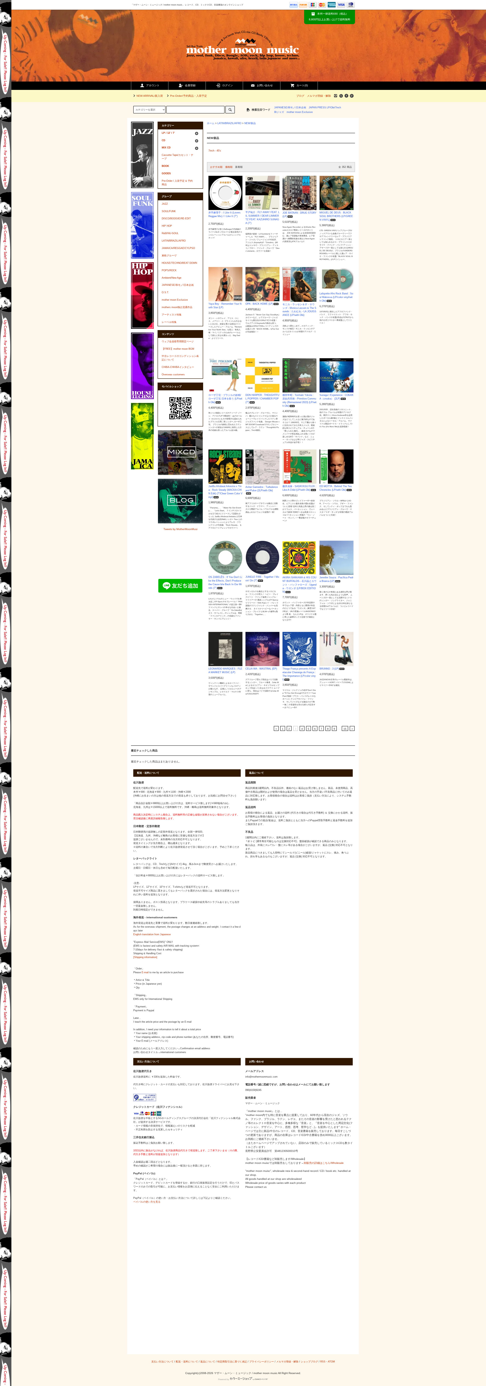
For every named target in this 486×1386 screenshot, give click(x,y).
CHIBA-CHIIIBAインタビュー (178, 367)
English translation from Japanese (152, 934)
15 (344, 728)
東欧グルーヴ (169, 255)
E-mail (145, 972)
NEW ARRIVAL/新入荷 (149, 95)
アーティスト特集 (171, 314)
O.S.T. (165, 292)
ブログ (300, 95)
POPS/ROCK (169, 270)
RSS (322, 1361)
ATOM (331, 1361)
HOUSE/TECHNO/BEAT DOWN (179, 263)
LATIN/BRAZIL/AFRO (229, 123)
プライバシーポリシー (261, 1361)
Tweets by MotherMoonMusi (180, 529)
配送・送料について (187, 1361)
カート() (302, 85)
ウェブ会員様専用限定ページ (178, 341)
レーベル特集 (169, 322)
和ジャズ (279, 112)
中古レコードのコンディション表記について (180, 358)
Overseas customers (173, 374)
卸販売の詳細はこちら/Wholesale (324, 1162)
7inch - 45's (214, 150)
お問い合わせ (265, 85)
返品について (207, 1361)
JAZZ (165, 204)
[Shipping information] (145, 957)
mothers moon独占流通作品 (177, 307)
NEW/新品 (250, 123)
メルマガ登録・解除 (319, 95)
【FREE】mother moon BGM (178, 349)
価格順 (229, 167)
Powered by (223, 1379)
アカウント (152, 85)
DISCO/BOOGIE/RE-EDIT (176, 218)
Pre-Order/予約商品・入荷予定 (188, 95)
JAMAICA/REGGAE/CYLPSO (178, 248)
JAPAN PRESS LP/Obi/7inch (325, 107)
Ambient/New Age (171, 278)
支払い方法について (162, 1361)
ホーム (210, 123)
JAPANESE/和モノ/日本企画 (290, 107)
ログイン (227, 85)
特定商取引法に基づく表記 (232, 1361)
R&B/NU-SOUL (170, 233)
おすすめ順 (216, 167)
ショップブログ (309, 1361)
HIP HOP (167, 226)
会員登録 (190, 85)
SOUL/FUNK (169, 211)
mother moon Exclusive (300, 112)
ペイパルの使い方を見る (146, 1202)
